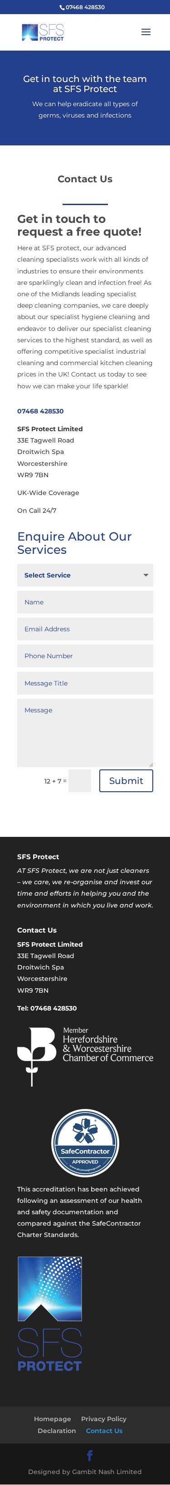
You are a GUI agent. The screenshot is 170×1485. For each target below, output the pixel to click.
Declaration (57, 1431)
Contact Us (104, 1431)
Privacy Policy (103, 1419)
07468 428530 (40, 411)
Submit (126, 780)
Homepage (52, 1419)
